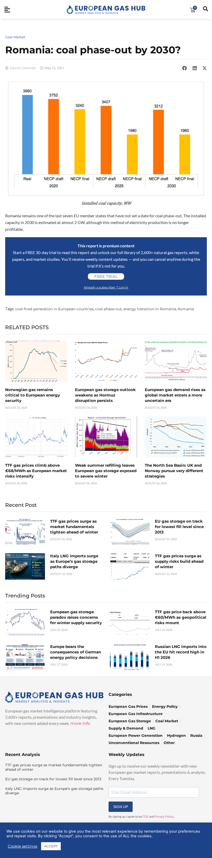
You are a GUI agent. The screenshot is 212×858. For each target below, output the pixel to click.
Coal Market (15, 37)
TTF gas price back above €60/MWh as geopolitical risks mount (180, 617)
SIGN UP (120, 807)
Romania (186, 309)
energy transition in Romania (149, 309)
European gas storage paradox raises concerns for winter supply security (76, 617)
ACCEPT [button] (51, 846)
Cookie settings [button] (22, 846)
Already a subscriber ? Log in (106, 287)
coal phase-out (108, 309)
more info (80, 723)
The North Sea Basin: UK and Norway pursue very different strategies (174, 471)
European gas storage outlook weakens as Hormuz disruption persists (105, 395)
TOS (146, 816)
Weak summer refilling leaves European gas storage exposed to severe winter (106, 471)
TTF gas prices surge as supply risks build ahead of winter (179, 561)
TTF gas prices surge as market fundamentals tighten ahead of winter (74, 527)
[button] (185, 68)
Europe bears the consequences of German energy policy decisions (75, 652)
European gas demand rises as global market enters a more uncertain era (175, 395)
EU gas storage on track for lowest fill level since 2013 (179, 527)
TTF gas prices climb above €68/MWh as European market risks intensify (36, 471)
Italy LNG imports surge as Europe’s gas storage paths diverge (74, 561)
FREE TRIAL (106, 276)
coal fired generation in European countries (54, 309)
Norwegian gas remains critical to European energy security (32, 395)
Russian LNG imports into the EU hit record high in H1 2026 (181, 652)
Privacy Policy (164, 816)
